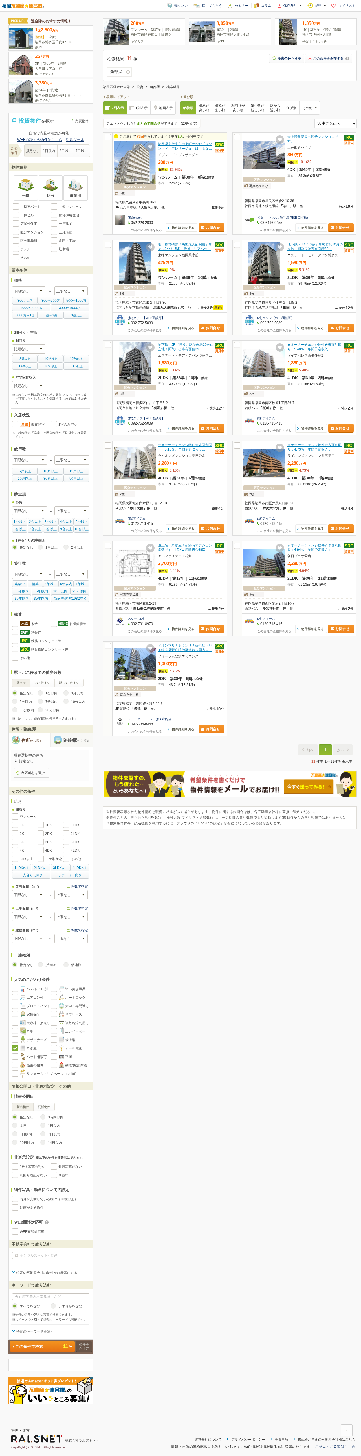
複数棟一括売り (38, 1023)
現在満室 (38, 424)
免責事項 (281, 1440)
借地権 (76, 965)
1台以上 (51, 547)
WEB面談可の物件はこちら (39, 140)
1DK (48, 825)
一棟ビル (27, 215)
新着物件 (23, 1107)
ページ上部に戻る (347, 1430)
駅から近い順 (275, 108)
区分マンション (32, 232)
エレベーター (75, 1031)
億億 (50, 315)
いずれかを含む (70, 1306)
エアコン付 (35, 997)
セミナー (241, 6)
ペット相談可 (37, 1057)
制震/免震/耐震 (76, 1065)
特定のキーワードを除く (35, 1331)
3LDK (75, 842)
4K (22, 850)
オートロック (75, 997)
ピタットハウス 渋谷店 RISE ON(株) (282, 217)
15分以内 (27, 710)
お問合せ (213, 228)
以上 (24, 359)
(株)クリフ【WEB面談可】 (146, 318)
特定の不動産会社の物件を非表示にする (46, 1272)
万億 (25, 315)
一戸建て (65, 223)
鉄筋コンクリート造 (46, 641)
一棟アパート (30, 206)
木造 (34, 624)
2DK (48, 833)
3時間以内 (55, 1117)
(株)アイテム (266, 418)
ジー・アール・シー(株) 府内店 (149, 719)
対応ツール (75, 140)
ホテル (25, 249)
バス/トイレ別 (37, 989)
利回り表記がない (33, 1175)
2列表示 (118, 108)
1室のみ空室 (67, 424)
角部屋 (32, 1048)
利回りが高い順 (238, 108)
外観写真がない (70, 1166)
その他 (25, 257)
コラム (266, 6)
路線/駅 (76, 740)
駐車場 (64, 249)
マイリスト (346, 6)
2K (22, 833)
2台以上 (77, 547)
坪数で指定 (79, 886)
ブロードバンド (38, 1006)
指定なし (32, 151)
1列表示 (141, 108)
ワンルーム (28, 816)
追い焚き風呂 (75, 989)
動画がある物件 (31, 1207)
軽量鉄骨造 (78, 624)
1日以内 (49, 151)
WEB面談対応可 (32, 1231)
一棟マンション (70, 206)
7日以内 (82, 151)
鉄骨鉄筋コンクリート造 (49, 649)
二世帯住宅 (53, 859)
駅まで (21, 682)
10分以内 (78, 701)
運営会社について (208, 1440)
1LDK (75, 825)
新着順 (188, 108)
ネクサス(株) (137, 618)
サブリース (73, 1014)
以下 (24, 301)
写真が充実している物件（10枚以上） (49, 1199)
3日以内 (66, 151)
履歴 (317, 6)
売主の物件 (35, 1065)
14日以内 (55, 1142)
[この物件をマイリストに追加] (150, 147)
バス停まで (42, 682)
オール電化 (73, 1048)
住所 (31, 740)
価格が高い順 (204, 108)
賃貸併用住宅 (69, 215)
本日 (23, 1125)
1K (22, 825)
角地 (30, 1031)
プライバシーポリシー (248, 1440)
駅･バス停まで (69, 682)
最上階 (70, 1040)
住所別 (291, 108)
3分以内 (77, 693)
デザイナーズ (37, 1040)
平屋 (68, 1057)
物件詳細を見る (183, 227)
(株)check (135, 217)
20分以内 (52, 710)
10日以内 (27, 1142)
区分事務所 (28, 240)
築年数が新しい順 (257, 108)
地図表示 (166, 108)
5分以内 (26, 701)
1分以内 (51, 693)
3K (22, 842)
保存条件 (290, 6)
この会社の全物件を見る (145, 230)
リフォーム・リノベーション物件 (52, 1073)
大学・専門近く (77, 1006)
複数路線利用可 (77, 1023)
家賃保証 (33, 1014)
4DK (48, 850)
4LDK (75, 850)
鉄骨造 (36, 632)
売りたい (181, 6)
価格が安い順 (220, 108)
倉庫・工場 (67, 240)
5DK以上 (26, 859)
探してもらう (212, 6)
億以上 (76, 315)
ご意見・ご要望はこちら (335, 1446)
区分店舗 (65, 232)
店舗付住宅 (28, 223)
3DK (48, 842)
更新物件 (44, 1107)
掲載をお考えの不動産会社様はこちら (326, 1440)
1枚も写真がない (32, 1166)
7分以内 (51, 701)
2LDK (75, 833)
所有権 (50, 965)
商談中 (63, 1175)
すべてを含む (30, 1306)
